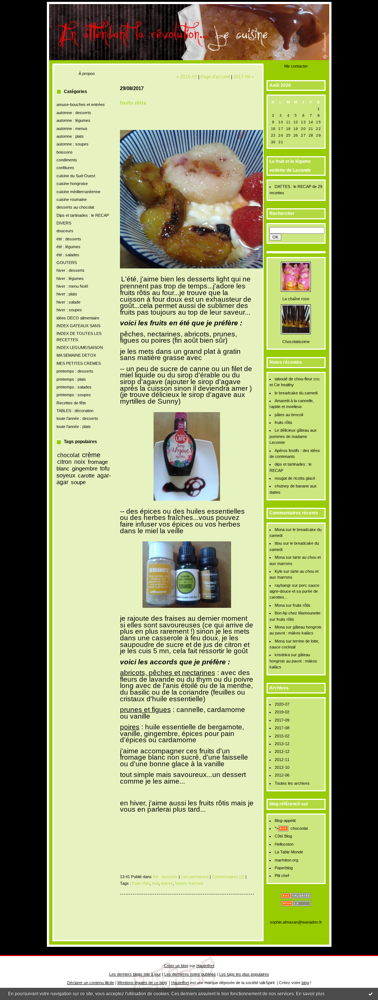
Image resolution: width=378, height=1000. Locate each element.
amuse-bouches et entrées (80, 104)
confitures (65, 167)
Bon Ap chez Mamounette (297, 613)
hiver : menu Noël (72, 286)
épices (167, 883)
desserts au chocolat (75, 207)
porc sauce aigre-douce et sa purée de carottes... (294, 591)
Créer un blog (176, 965)
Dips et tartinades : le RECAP (82, 215)
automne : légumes (73, 120)
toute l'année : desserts (77, 418)
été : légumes (68, 246)
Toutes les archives (292, 783)
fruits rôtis (283, 422)
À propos (87, 73)
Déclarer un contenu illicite (90, 982)
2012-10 (282, 767)
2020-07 (282, 704)
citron (64, 461)
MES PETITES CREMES (78, 363)
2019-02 (282, 712)
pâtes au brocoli (289, 414)
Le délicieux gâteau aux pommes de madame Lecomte (293, 436)
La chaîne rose (295, 299)
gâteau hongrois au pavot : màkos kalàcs (293, 661)
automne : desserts (73, 112)
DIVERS (63, 223)
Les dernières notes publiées (190, 974)
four (155, 883)
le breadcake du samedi (296, 393)
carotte (86, 475)
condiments (66, 160)
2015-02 (282, 736)
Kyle (278, 571)
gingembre (84, 468)
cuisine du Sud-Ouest (75, 176)
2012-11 (282, 759)
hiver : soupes (69, 310)
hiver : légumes (70, 278)
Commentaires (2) (228, 876)
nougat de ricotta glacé (295, 478)
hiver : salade (68, 302)
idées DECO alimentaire (77, 318)
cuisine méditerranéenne (78, 191)
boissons (64, 152)
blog (305, 982)
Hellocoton (284, 844)
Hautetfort (205, 965)
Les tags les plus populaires (244, 974)
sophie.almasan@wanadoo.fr (296, 922)
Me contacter (296, 66)
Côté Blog (283, 836)
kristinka (282, 655)
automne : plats (70, 136)
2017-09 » (243, 76)
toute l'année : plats (73, 426)
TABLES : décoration (74, 410)
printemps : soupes (73, 395)
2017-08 (282, 728)
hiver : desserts (70, 270)
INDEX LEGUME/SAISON (79, 347)
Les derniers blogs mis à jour (135, 974)
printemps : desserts (74, 371)
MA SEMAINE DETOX (76, 355)
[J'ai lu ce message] (371, 994)
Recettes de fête (71, 403)
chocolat (68, 455)
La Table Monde (289, 852)
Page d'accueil (215, 76)
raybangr (283, 585)
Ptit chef (282, 875)
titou (278, 543)
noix (79, 461)
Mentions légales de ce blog (142, 982)
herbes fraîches (189, 883)
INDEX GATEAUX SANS (78, 325)
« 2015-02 (186, 76)
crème (91, 455)
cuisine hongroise (72, 183)
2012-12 (282, 751)
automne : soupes (72, 144)
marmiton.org (286, 860)
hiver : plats (66, 294)
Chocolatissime (296, 341)
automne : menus (71, 128)
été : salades (67, 255)
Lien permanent (195, 876)
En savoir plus (310, 993)
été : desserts (68, 239)
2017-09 (282, 720)
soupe (78, 482)
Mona (280, 529)
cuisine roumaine (71, 199)
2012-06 (282, 775)
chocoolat (299, 828)
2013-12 (282, 744)
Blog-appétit (285, 820)
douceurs (64, 231)
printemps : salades (74, 387)
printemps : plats (71, 379)
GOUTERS (66, 262)
